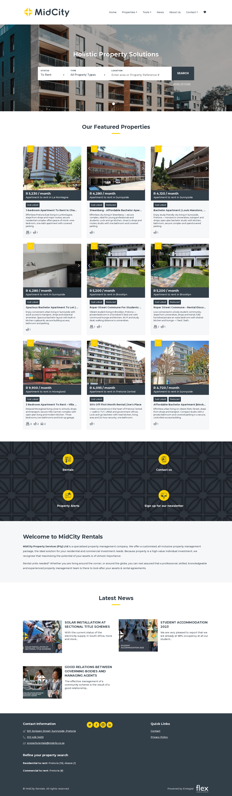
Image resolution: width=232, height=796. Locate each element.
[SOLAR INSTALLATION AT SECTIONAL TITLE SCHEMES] (68, 637)
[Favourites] (205, 12)
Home (113, 12)
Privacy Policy (159, 737)
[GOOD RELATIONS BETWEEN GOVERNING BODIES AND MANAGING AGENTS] (68, 681)
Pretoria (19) (56, 763)
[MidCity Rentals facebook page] (96, 725)
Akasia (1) (70, 763)
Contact (191, 12)
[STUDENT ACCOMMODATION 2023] (164, 637)
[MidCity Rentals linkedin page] (110, 725)
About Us (175, 12)
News (160, 12)
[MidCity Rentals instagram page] (103, 725)
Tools (146, 12)
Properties (129, 12)
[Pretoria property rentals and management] (46, 12)
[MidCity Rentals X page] (90, 725)
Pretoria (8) (56, 770)
